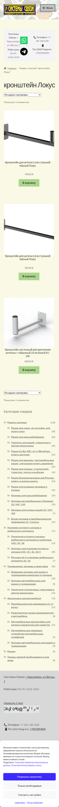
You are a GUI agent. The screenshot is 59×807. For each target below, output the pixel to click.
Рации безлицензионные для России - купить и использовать (33, 479)
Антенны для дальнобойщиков (29, 495)
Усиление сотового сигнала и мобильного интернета (24, 529)
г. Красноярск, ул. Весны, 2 (13, 41)
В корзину (29, 182)
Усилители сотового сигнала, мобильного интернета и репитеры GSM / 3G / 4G (31, 540)
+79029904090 (42, 52)
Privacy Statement (35, 802)
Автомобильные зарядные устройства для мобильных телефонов (27, 634)
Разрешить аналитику (29, 776)
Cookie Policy (20, 802)
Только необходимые (29, 785)
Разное (11, 651)
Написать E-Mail (13, 703)
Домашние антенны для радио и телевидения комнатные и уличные (31, 573)
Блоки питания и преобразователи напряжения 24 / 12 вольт (31, 520)
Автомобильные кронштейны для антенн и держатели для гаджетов (30, 623)
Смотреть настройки (29, 794)
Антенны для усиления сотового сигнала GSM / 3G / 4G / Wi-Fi (30, 550)
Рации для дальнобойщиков (27, 436)
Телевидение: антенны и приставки (27, 566)
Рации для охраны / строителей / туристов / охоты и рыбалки (30, 470)
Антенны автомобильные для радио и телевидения (28, 582)
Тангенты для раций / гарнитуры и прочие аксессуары (31, 444)
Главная (12, 68)
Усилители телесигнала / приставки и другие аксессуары (32, 591)
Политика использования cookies (26, 765)
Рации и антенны (17, 422)
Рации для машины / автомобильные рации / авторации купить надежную (32, 462)
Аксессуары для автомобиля (24, 598)
